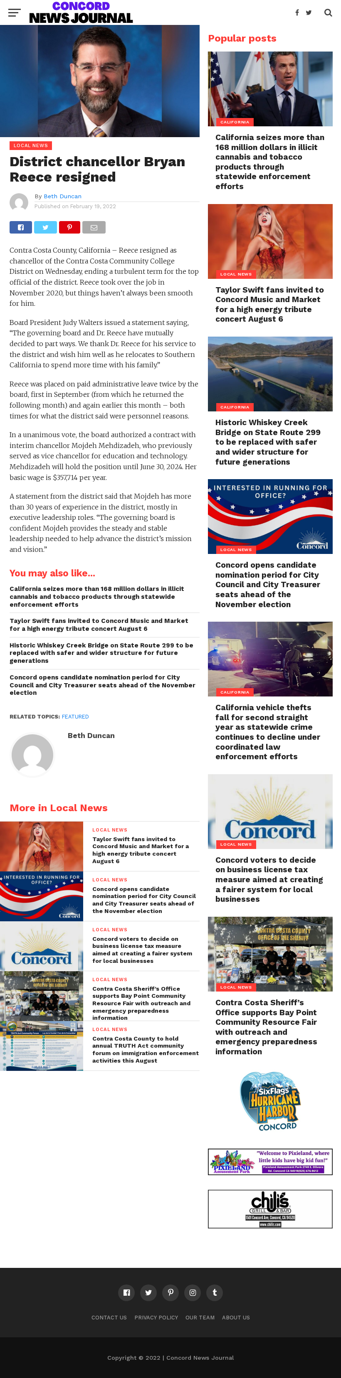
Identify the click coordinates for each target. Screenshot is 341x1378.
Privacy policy (156, 1317)
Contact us (109, 1317)
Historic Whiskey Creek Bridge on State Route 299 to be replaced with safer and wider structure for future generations (101, 653)
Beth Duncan (63, 196)
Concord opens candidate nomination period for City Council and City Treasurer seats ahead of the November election (102, 685)
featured (75, 717)
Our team (200, 1317)
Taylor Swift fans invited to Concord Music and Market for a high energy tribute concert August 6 (99, 624)
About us (236, 1317)
